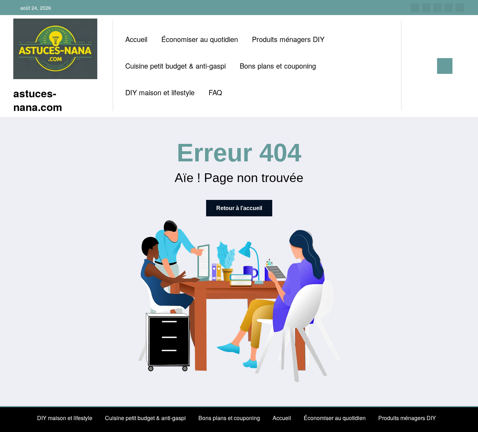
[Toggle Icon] (444, 66)
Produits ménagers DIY (288, 39)
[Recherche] (413, 66)
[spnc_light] (426, 66)
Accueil (136, 39)
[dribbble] (437, 8)
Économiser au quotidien (199, 39)
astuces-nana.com (37, 99)
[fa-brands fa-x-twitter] (426, 8)
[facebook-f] (415, 8)
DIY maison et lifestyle (160, 92)
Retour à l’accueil (239, 208)
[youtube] (460, 8)
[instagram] (448, 8)
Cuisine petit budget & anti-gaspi (175, 66)
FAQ (215, 92)
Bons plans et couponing (278, 66)
